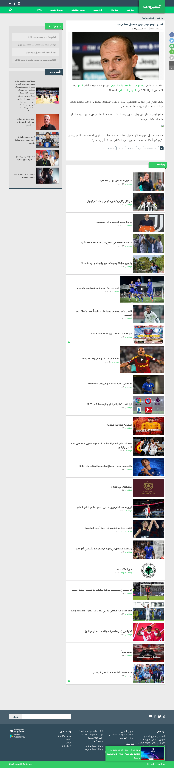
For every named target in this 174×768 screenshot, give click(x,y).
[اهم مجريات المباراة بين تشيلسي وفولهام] (142, 289)
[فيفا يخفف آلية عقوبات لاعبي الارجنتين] (148, 673)
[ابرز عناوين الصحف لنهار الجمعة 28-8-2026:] (148, 334)
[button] (10, 10)
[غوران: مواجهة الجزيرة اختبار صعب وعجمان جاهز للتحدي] (47, 140)
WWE (39, 9)
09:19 (121, 266)
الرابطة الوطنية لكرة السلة (91, 731)
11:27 (122, 510)
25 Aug (108, 291)
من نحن (161, 764)
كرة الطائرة (66, 745)
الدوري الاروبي (127, 731)
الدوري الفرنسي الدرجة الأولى (152, 745)
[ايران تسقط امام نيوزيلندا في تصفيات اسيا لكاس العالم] (148, 508)
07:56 (121, 655)
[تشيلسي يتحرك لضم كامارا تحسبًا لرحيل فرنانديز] (148, 632)
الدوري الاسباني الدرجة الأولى (152, 739)
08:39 (121, 407)
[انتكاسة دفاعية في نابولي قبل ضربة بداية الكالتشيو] (148, 243)
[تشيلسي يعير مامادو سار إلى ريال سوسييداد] (148, 384)
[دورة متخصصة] (148, 570)
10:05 (117, 572)
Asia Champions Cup (92, 734)
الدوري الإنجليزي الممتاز (154, 736)
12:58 (121, 386)
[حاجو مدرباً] (148, 653)
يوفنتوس (139, 85)
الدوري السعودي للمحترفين (121, 734)
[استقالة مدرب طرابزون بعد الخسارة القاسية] (47, 176)
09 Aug (121, 245)
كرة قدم (130, 9)
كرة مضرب (97, 9)
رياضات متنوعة (56, 9)
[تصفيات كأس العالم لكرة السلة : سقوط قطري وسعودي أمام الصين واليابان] (148, 446)
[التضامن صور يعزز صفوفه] (148, 426)
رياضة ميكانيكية (78, 9)
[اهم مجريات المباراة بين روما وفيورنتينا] (142, 359)
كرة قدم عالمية (148, 17)
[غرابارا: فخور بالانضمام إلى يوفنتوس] (148, 223)
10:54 (121, 634)
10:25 (122, 450)
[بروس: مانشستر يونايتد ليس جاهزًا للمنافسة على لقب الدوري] (47, 122)
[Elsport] (152, 6)
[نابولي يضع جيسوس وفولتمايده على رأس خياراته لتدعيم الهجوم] (148, 314)
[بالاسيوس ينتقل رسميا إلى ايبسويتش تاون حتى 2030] (148, 467)
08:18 (121, 336)
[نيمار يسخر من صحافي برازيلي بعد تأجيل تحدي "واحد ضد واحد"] (148, 611)
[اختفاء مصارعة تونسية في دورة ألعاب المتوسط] (148, 529)
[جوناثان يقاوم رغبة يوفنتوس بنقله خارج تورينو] (148, 202)
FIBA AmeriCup (95, 737)
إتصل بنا (150, 764)
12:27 (121, 428)
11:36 (121, 469)
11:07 (121, 318)
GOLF (68, 742)
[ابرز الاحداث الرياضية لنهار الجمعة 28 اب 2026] (148, 405)
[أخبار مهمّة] (68, 341)
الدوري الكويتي (127, 737)
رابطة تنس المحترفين (93, 745)
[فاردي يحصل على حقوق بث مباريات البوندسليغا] (47, 158)
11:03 (121, 490)
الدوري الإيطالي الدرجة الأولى (152, 742)
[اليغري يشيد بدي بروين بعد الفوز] (148, 181)
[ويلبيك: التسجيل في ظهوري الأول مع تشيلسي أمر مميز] (148, 549)
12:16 (121, 593)
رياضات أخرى (65, 731)
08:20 (121, 675)
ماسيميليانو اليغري (121, 85)
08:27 (117, 531)
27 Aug (121, 204)
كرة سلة (114, 9)
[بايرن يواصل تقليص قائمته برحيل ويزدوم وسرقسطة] (148, 264)
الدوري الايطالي (127, 90)
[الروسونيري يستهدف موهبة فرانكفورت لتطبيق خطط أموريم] (148, 591)
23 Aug (121, 183)
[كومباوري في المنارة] (148, 488)
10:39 (121, 613)
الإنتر (80, 85)
